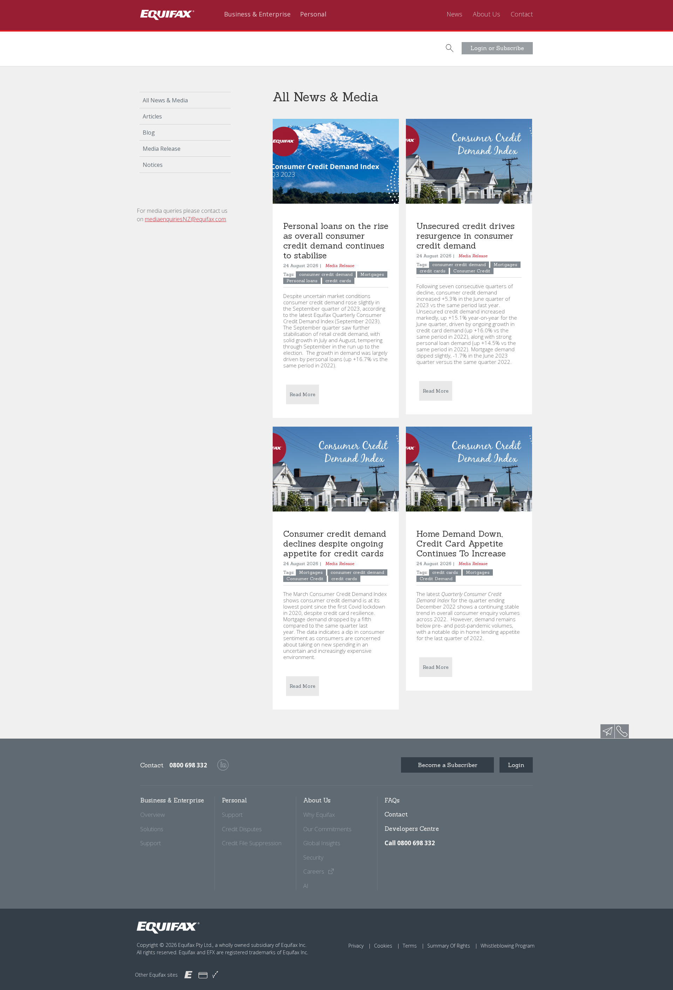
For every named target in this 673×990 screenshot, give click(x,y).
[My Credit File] (203, 974)
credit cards (338, 280)
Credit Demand (436, 578)
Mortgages (372, 274)
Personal (313, 14)
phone (622, 731)
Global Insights (321, 843)
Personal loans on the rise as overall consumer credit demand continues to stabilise (335, 241)
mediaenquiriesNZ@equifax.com (185, 219)
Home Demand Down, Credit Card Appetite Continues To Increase (461, 543)
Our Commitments (327, 829)
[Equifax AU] (188, 974)
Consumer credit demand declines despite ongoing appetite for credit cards (334, 543)
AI (305, 886)
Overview (152, 815)
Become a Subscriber (447, 764)
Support (150, 843)
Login (516, 764)
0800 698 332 (188, 765)
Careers (314, 871)
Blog (149, 132)
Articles (152, 116)
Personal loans (302, 280)
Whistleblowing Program (508, 945)
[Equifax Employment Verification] (215, 974)
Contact (522, 14)
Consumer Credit (471, 270)
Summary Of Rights (448, 945)
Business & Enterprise (257, 14)
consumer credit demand (326, 274)
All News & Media (165, 100)
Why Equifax (319, 815)
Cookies (383, 945)
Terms (410, 945)
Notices (153, 165)
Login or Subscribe (497, 48)
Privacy (355, 945)
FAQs (392, 800)
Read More (302, 394)
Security (313, 857)
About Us (486, 14)
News (454, 14)
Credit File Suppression (251, 843)
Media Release (162, 148)
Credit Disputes (242, 829)
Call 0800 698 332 (410, 843)
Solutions (151, 829)
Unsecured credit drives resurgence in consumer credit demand (465, 236)
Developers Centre (412, 829)
